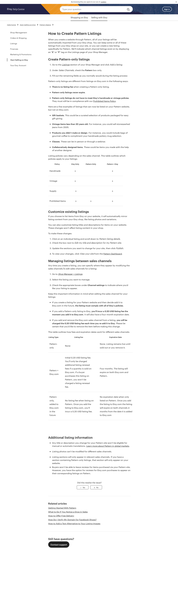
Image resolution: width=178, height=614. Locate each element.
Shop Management (18, 32)
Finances (14, 49)
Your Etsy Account (18, 65)
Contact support (59, 544)
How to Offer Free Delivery (61, 515)
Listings (13, 43)
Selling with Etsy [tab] (99, 17)
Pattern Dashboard (112, 253)
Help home (11, 24)
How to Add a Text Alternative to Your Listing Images (74, 523)
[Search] (129, 9)
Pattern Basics (45, 24)
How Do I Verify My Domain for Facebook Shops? (72, 519)
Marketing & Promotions (20, 54)
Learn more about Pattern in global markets (107, 446)
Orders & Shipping (18, 38)
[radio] (82, 487)
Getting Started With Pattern (62, 507)
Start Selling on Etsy (28, 24)
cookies (103, 2)
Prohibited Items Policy (104, 101)
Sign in (167, 9)
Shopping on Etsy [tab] (79, 17)
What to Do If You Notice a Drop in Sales (68, 511)
